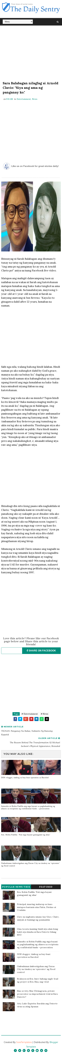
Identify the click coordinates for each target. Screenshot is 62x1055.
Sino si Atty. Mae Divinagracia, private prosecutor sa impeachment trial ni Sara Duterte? (37, 994)
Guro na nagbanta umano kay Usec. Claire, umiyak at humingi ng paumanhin (38, 918)
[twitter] (19, 1050)
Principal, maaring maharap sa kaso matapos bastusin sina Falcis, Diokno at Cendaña (36, 907)
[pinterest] (45, 1050)
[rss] (32, 1050)
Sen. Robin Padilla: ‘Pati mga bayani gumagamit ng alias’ (25, 835)
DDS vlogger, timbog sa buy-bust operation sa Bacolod (25, 778)
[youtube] (41, 1050)
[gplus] (24, 1050)
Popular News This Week (16, 887)
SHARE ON (42, 650)
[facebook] (15, 1050)
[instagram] (28, 1050)
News (34, 99)
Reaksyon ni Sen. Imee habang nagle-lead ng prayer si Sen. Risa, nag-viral (37, 980)
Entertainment (24, 99)
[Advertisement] (31, 53)
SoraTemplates (24, 1042)
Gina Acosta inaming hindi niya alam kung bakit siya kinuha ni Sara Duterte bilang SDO (37, 932)
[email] (37, 1050)
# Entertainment (30, 714)
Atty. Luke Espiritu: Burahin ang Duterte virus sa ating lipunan (37, 1005)
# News (44, 714)
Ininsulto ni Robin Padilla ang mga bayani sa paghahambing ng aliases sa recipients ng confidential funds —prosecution (28, 807)
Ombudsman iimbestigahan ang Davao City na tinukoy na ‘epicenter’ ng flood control (30, 864)
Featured (46, 886)
